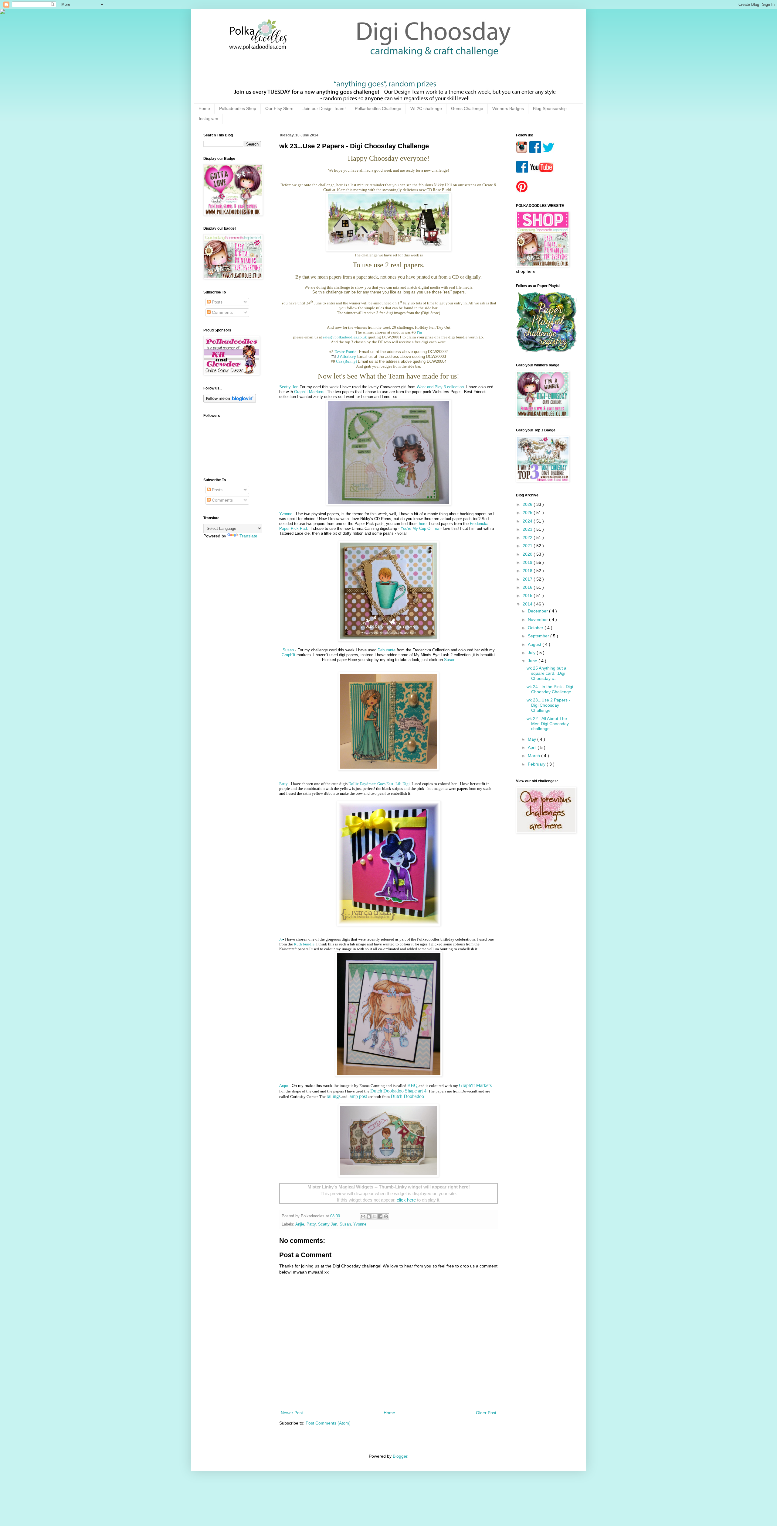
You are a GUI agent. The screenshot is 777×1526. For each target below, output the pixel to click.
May (532, 739)
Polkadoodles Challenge (378, 108)
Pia (419, 332)
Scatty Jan (288, 387)
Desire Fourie (346, 352)
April (533, 747)
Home (204, 108)
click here (406, 1199)
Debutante (387, 650)
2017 (528, 579)
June (533, 660)
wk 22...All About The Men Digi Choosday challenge (548, 723)
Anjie (283, 1085)
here (422, 523)
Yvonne (285, 514)
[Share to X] (375, 1216)
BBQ (412, 1085)
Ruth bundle (304, 944)
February (537, 764)
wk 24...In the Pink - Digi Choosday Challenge (550, 689)
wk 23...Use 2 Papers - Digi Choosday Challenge (548, 705)
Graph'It (288, 655)
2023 (528, 529)
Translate (248, 535)
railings (334, 1096)
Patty (283, 783)
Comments (222, 312)
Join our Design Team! (324, 108)
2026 (528, 504)
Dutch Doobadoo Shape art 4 (398, 1090)
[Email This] (363, 1216)
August (535, 644)
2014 (528, 604)
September (539, 635)
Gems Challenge (467, 108)
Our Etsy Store (279, 108)
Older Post (486, 1412)
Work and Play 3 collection (441, 387)
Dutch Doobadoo (407, 1096)
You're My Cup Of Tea (420, 528)
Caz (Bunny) (346, 361)
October (536, 627)
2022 (528, 537)
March (534, 755)
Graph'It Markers (475, 1085)
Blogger (400, 1456)
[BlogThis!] (369, 1216)
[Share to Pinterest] (386, 1216)
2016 (528, 587)
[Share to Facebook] (380, 1216)
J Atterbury (346, 356)
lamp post (357, 1096)
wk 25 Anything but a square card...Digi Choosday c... (546, 673)
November (538, 619)
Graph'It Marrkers (309, 391)
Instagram (208, 118)
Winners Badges (508, 108)
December (538, 611)
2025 (528, 512)
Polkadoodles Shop (237, 108)
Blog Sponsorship (550, 108)
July (532, 652)
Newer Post (292, 1412)
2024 (528, 521)
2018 (528, 570)
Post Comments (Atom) (328, 1423)
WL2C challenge (426, 108)
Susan (288, 650)
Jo (281, 939)
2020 (528, 554)
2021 (528, 545)
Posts (216, 302)
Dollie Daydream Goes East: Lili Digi (379, 783)
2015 (528, 595)
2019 (528, 562)
